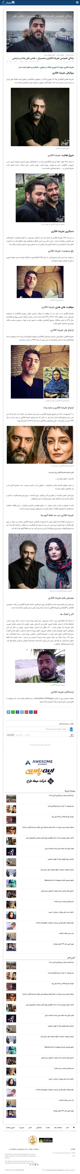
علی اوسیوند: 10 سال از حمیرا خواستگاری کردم (61, 806)
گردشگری (38, 1128)
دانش (30, 1128)
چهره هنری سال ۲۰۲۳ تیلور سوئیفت (63, 944)
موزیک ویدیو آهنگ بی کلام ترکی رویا (63, 817)
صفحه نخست (70, 55)
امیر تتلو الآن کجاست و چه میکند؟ (64, 902)
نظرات (10, 62)
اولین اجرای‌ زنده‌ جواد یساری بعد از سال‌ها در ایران (59, 848)
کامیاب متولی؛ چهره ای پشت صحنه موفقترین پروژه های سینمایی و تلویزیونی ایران (50, 838)
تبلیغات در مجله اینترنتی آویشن (67, 1153)
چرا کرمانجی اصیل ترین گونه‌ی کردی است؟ (61, 795)
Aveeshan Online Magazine (55, 1170)
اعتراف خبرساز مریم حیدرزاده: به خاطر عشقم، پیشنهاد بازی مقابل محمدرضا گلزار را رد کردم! (48, 827)
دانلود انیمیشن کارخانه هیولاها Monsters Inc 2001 (59, 880)
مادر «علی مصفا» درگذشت (66, 933)
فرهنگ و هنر (60, 55)
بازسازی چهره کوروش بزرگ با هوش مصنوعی (61, 859)
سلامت (48, 1128)
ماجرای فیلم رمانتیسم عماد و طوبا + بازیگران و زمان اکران (57, 891)
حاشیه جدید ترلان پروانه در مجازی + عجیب (61, 912)
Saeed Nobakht (19, 1170)
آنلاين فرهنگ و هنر (49, 55)
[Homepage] (74, 1127)
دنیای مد (21, 1128)
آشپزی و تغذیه (10, 1128)
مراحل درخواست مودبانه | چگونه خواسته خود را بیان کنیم (57, 870)
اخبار (67, 1128)
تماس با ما (55, 1153)
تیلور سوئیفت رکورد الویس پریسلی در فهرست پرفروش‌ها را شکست (55, 923)
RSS (74, 1156)
